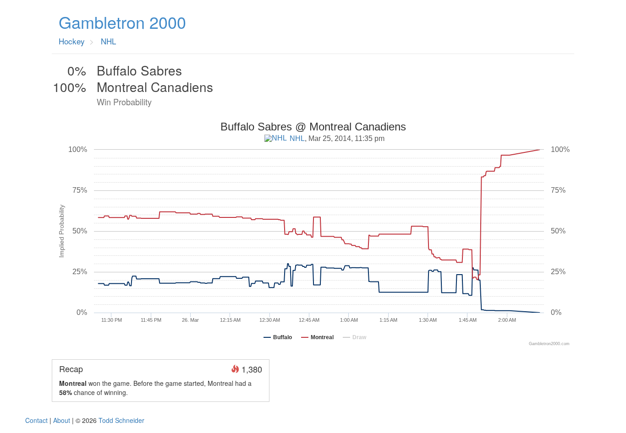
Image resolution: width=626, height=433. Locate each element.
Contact (36, 420)
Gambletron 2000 (122, 22)
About (61, 420)
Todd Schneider (121, 420)
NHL (297, 138)
